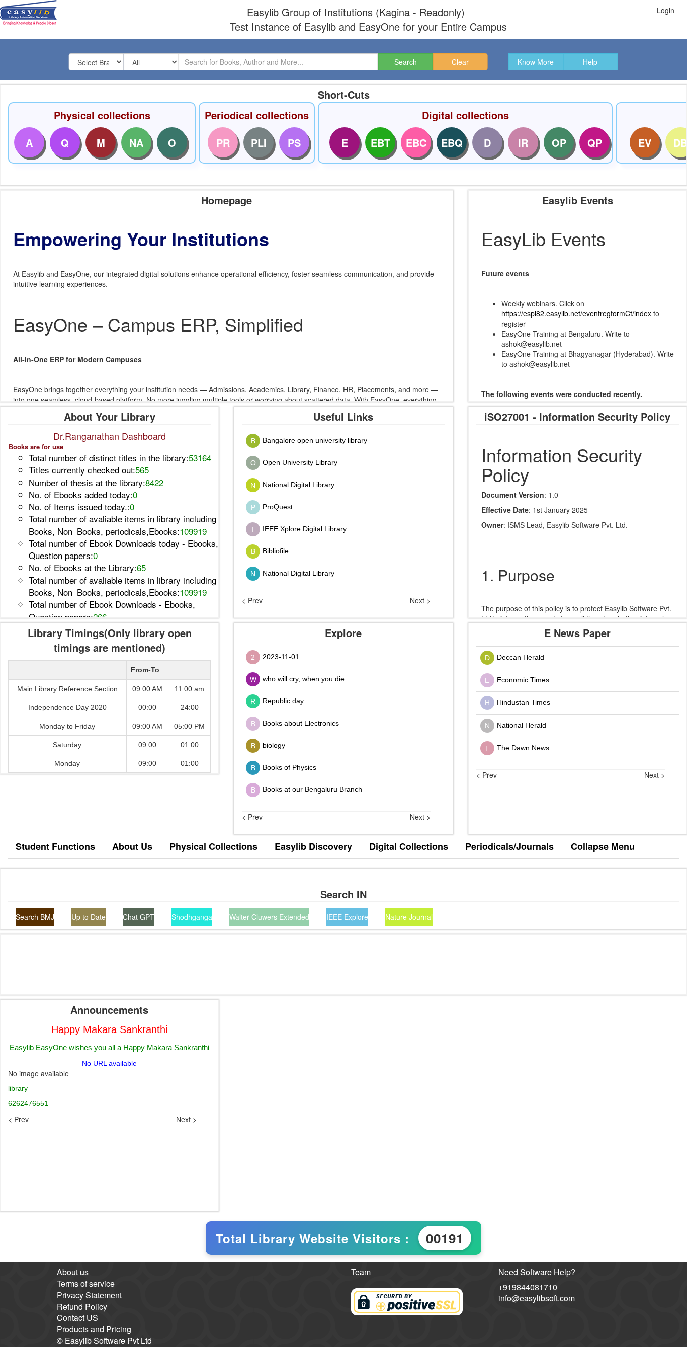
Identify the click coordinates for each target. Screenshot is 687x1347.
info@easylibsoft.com (536, 1298)
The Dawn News (523, 747)
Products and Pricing (94, 1329)
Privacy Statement (89, 1295)
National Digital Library (298, 484)
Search (405, 62)
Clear (460, 62)
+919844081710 (527, 1287)
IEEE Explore (347, 917)
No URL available (109, 1063)
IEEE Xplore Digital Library (305, 528)
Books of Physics (289, 767)
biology (274, 745)
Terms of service (86, 1283)
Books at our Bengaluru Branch (312, 789)
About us (73, 1272)
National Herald (521, 725)
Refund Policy (82, 1306)
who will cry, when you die (304, 678)
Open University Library (300, 462)
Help (590, 62)
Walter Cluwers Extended (269, 917)
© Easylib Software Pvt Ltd (104, 1340)
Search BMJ (35, 917)
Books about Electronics (301, 723)
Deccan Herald (520, 657)
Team (361, 1272)
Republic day (283, 700)
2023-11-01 (281, 656)
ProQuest (278, 506)
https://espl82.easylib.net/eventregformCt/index (576, 313)
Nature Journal (409, 917)
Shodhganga (191, 917)
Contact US (77, 1317)
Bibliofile (276, 550)
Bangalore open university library (315, 440)
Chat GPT (138, 917)
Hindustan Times (523, 702)
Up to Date (88, 917)
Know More (536, 62)
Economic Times (523, 679)
